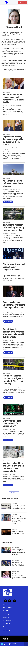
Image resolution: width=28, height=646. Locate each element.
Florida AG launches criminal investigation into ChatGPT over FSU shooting (13, 379)
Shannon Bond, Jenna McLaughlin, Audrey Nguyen (13, 147)
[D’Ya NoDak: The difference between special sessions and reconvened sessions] (6, 506)
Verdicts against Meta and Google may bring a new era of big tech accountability (13, 467)
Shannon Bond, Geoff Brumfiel (9, 105)
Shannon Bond (6, 273)
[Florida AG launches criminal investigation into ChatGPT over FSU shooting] (13, 364)
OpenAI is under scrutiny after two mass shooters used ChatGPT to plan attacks (13, 333)
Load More (14, 493)
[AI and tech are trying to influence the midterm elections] (13, 169)
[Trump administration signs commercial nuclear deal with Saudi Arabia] (13, 83)
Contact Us (5, 610)
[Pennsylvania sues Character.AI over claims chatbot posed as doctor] (13, 291)
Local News (14, 503)
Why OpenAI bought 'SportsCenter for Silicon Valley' (12, 423)
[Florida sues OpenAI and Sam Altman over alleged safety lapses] (13, 253)
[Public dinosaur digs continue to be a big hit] (6, 532)
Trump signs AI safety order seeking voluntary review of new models (13, 227)
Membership (6, 614)
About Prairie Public (7, 607)
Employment (6, 617)
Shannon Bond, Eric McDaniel (9, 189)
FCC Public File (6, 623)
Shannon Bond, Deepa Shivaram (9, 233)
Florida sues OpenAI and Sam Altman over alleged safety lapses (14, 267)
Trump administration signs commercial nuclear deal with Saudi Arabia (13, 98)
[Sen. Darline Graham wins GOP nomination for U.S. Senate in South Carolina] (6, 563)
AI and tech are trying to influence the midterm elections (14, 183)
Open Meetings (6, 630)
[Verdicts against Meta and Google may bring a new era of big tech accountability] (13, 452)
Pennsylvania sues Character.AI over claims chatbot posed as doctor (14, 305)
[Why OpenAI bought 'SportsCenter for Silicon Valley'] (13, 409)
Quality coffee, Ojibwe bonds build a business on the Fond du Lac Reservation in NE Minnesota (19, 520)
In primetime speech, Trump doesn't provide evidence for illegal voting (13, 140)
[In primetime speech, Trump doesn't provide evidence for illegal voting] (13, 125)
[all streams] (26, 644)
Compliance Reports (8, 620)
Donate (23, 2)
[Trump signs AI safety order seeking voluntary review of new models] (13, 214)
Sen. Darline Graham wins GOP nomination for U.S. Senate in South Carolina (18, 564)
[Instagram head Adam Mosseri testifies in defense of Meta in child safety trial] (6, 550)
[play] (2, 644)
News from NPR (6, 92)
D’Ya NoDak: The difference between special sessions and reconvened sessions (19, 507)
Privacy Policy (6, 626)
